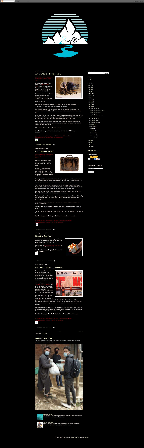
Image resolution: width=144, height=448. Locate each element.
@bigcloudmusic (41, 137)
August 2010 (93, 124)
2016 (90, 95)
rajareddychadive (75, 437)
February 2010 (93, 136)
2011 (90, 104)
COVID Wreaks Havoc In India (43, 338)
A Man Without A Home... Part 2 (48, 74)
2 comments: (49, 144)
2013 (90, 101)
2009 (90, 140)
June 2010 (93, 128)
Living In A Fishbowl (47, 414)
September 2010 (94, 122)
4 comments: (49, 229)
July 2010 (92, 126)
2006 (90, 146)
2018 (90, 91)
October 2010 (93, 120)
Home (59, 331)
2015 (90, 97)
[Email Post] (54, 144)
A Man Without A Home (44, 151)
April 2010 (92, 132)
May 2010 (92, 130)
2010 (90, 106)
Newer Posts (39, 331)
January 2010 (93, 138)
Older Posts (79, 331)
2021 (90, 85)
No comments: (49, 260)
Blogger (86, 437)
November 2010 (94, 118)
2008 (90, 142)
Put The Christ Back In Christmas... (49, 268)
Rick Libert (41, 300)
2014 (90, 99)
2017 (90, 93)
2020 (90, 87)
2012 (90, 103)
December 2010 (94, 108)
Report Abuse (92, 150)
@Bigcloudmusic (41, 222)
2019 (90, 89)
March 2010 (93, 134)
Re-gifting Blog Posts (43, 236)
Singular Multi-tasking (48, 422)
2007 (90, 144)
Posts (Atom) (44, 333)
